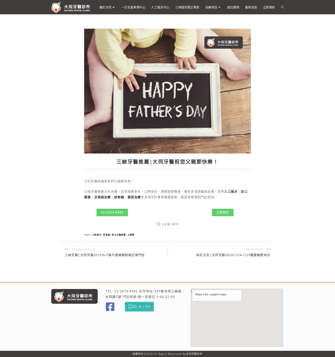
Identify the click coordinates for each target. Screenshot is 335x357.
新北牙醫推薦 (119, 234)
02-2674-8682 (126, 291)
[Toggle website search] (282, 7)
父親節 (131, 234)
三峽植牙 (96, 234)
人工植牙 (230, 191)
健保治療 (134, 197)
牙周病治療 (102, 197)
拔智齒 (119, 197)
